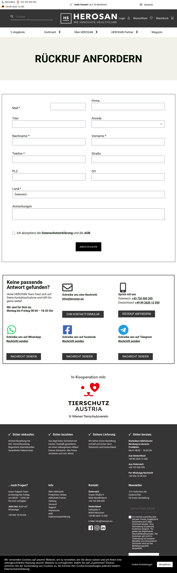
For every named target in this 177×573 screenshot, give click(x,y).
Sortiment (50, 32)
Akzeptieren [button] (165, 564)
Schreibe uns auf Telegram (135, 337)
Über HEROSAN (83, 32)
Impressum (54, 510)
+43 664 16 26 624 (137, 476)
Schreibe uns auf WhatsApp (23, 337)
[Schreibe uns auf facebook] (67, 330)
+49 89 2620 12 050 (14, 7)
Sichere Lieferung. (104, 434)
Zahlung (52, 501)
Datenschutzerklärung (59, 516)
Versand (52, 504)
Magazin (157, 32)
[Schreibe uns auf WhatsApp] (11, 330)
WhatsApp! (13, 509)
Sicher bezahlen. (63, 434)
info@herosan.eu (73, 298)
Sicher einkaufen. (24, 434)
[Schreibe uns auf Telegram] (123, 330)
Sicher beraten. (142, 434)
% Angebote (17, 32)
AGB (50, 513)
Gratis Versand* (81, 4)
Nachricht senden (17, 341)
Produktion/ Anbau (57, 494)
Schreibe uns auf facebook (79, 337)
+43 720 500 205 (28, 2)
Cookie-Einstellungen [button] (142, 564)
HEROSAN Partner (122, 32)
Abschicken (88, 246)
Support (52, 507)
